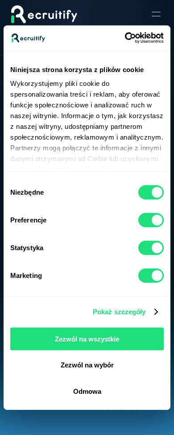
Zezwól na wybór (87, 365)
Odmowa (87, 391)
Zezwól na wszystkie (87, 338)
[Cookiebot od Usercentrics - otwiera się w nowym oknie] (125, 38)
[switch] (151, 220)
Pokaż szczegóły (119, 312)
